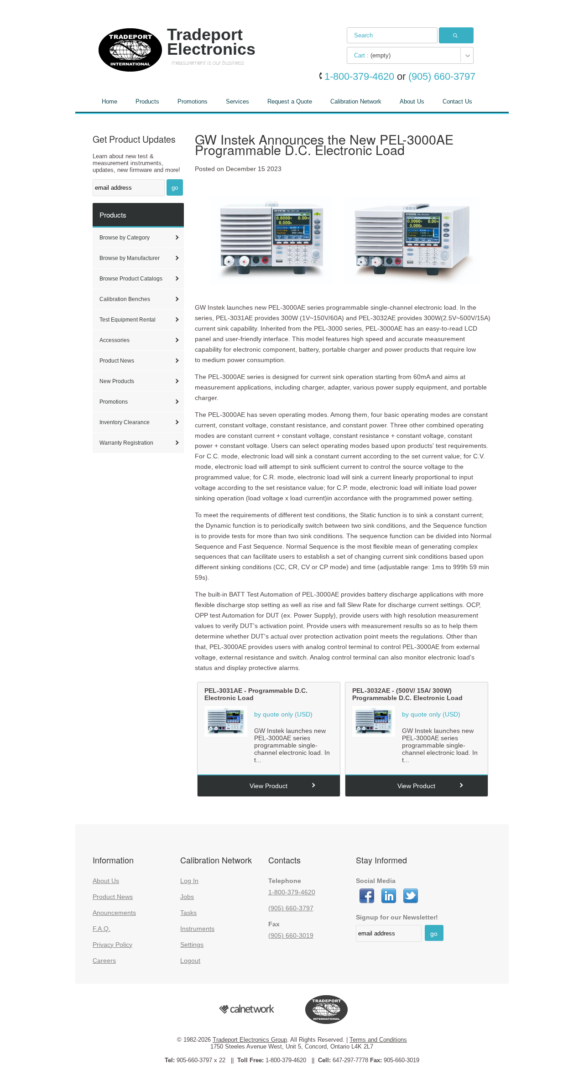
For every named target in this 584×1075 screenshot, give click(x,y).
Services (237, 101)
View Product (268, 785)
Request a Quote (289, 101)
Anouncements (114, 912)
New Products (116, 381)
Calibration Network (355, 101)
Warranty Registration (126, 443)
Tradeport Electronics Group (250, 1039)
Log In (189, 880)
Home (109, 101)
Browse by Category (124, 237)
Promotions (192, 101)
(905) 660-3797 (290, 908)
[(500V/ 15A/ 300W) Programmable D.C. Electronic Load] (373, 734)
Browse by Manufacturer (129, 258)
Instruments (197, 928)
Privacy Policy (112, 944)
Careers (104, 960)
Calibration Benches (124, 299)
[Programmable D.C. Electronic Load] (225, 734)
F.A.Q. (101, 928)
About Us (412, 101)
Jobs (187, 896)
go (175, 187)
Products (147, 101)
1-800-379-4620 (291, 892)
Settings (191, 944)
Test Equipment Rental (127, 320)
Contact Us (457, 101)
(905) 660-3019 (290, 935)
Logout (190, 960)
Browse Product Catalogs (130, 278)
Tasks (188, 912)
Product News (116, 361)
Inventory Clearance (124, 422)
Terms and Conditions (378, 1039)
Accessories (114, 340)
